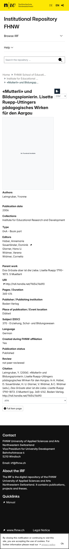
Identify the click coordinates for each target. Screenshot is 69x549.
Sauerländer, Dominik (15, 244)
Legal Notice (41, 530)
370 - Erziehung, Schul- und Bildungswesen (28, 323)
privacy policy (48, 544)
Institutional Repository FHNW (30, 23)
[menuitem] (34, 36)
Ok (62, 543)
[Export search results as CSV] (57, 91)
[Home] (18, 5)
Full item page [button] (14, 408)
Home (6, 74)
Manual (10, 502)
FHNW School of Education (30, 74)
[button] (62, 5)
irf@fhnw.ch (18, 463)
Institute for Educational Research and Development (23, 78)
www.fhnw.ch (15, 530)
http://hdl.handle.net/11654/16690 (25, 283)
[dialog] (34, 541)
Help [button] (7, 47)
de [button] (51, 5)
